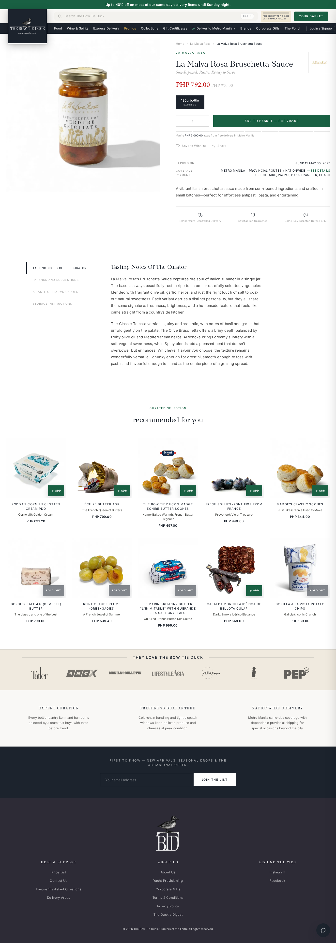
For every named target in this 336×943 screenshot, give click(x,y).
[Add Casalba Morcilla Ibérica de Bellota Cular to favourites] (257, 545)
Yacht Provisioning (168, 881)
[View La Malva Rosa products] (319, 62)
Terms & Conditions (168, 897)
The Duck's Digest (168, 914)
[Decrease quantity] (181, 121)
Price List (58, 872)
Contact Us (58, 881)
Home (180, 43)
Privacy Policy (168, 906)
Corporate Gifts (268, 28)
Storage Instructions (52, 303)
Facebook (277, 881)
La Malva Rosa (200, 43)
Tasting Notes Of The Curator (60, 268)
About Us (168, 872)
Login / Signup (321, 28)
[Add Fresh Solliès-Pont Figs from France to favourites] (257, 445)
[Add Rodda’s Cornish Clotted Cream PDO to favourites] (59, 445)
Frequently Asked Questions (58, 889)
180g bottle (190, 102)
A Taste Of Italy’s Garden (55, 292)
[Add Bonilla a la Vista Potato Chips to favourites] (323, 545)
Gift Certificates (175, 28)
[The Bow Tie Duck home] (27, 26)
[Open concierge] (323, 930)
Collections (149, 28)
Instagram (277, 872)
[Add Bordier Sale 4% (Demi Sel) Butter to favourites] (59, 545)
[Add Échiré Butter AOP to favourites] (125, 445)
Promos (130, 28)
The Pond (292, 28)
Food (58, 28)
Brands (245, 28)
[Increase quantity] (204, 121)
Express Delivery (106, 28)
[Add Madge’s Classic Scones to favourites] (323, 445)
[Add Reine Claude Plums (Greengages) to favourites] (125, 545)
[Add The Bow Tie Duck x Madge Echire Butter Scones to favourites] (191, 445)
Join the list (214, 779)
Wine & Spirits (77, 28)
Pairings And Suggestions (56, 280)
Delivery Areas (58, 897)
